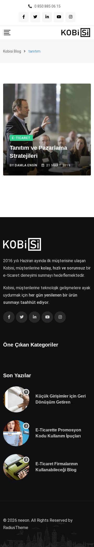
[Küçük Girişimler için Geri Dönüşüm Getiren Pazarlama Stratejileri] (16, 399)
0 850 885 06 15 (47, 6)
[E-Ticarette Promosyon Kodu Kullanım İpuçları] (16, 433)
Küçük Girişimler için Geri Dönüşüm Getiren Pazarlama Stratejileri (61, 402)
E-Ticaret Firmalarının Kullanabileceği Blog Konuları (57, 470)
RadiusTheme (15, 527)
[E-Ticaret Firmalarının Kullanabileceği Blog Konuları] (16, 467)
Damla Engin (26, 165)
